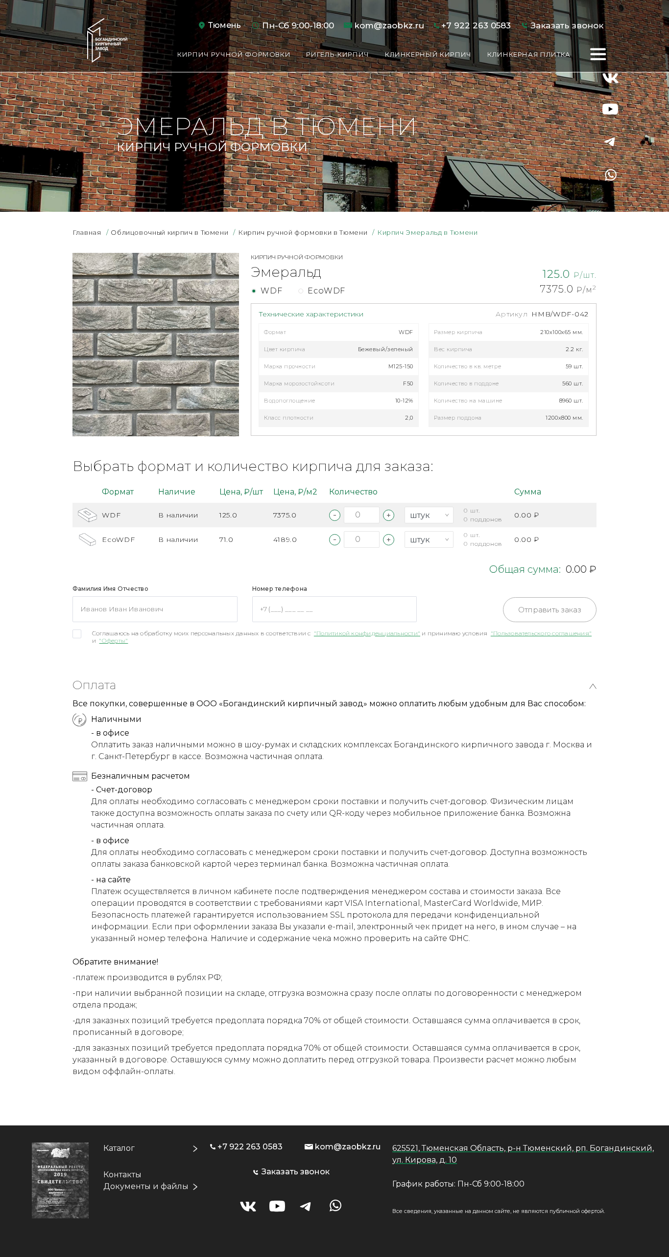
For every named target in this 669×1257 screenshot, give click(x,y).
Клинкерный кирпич (428, 54)
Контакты (122, 1174)
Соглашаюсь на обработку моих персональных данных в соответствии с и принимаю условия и (342, 636)
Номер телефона (279, 588)
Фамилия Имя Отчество (110, 588)
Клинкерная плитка (529, 54)
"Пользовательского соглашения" (541, 633)
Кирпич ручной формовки (233, 54)
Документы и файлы (146, 1186)
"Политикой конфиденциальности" (367, 633)
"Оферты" (113, 640)
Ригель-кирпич (337, 54)
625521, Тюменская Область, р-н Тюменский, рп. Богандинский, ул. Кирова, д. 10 (523, 1154)
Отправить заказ (549, 609)
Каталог (119, 1148)
